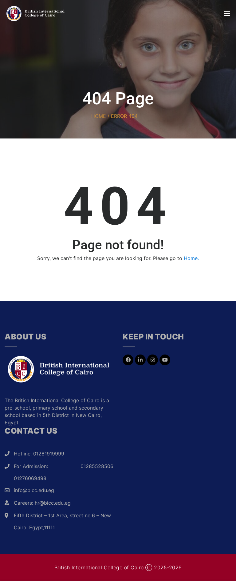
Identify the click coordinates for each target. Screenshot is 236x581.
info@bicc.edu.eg (34, 490)
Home (98, 116)
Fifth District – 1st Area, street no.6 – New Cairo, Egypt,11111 (62, 521)
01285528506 (97, 466)
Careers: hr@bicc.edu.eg (42, 503)
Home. (191, 258)
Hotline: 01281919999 (39, 454)
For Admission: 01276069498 (31, 472)
